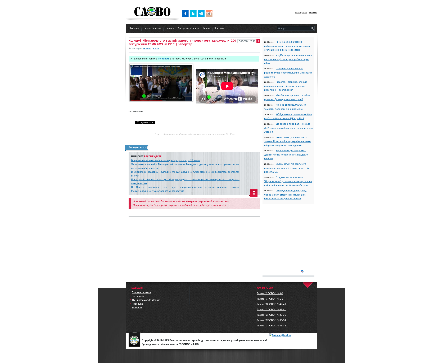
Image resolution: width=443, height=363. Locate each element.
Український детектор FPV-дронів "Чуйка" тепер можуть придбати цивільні (286, 154)
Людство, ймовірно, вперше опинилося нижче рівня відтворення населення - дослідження (285, 85)
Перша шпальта (152, 28)
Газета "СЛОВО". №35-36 (271, 314)
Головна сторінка (141, 292)
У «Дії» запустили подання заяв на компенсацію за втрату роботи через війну (288, 59)
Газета (206, 28)
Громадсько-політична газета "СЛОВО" (152, 12)
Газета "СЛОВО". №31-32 (271, 325)
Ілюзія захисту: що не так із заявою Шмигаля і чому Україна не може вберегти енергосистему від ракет (287, 141)
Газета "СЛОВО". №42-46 (271, 304)
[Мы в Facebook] (186, 13)
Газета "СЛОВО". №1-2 (270, 298)
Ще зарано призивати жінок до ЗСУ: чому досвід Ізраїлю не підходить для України (288, 127)
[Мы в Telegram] (202, 13)
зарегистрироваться (170, 205)
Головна (134, 28)
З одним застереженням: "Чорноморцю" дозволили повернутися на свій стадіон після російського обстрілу (288, 181)
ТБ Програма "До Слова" (146, 300)
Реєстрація (301, 12)
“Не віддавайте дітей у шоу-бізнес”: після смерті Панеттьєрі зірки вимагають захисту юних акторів (285, 194)
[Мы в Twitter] (194, 13)
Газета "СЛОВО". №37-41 (271, 309)
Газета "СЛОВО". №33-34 (271, 320)
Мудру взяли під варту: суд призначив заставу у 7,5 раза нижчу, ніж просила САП (286, 167)
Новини (169, 28)
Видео (156, 48)
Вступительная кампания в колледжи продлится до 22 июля (165, 160)
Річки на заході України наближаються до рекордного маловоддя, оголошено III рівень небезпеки (288, 45)
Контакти (219, 28)
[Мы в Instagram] (210, 13)
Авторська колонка (188, 28)
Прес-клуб (137, 303)
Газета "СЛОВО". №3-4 (270, 293)
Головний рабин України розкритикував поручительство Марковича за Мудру (288, 72)
